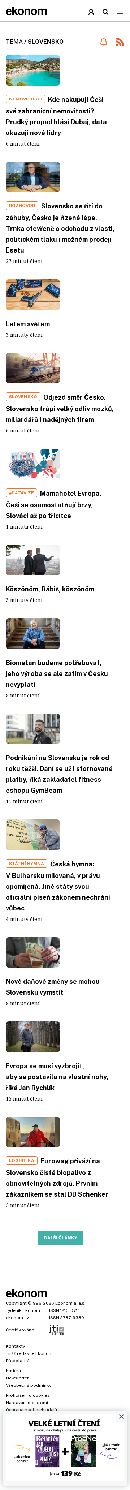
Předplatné (17, 1360)
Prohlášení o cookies (28, 1395)
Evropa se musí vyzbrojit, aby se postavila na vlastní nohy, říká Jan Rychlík (57, 1076)
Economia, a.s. (70, 1303)
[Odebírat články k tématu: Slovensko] (103, 42)
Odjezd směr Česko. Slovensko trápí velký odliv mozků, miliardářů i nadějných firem (60, 408)
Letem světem (28, 324)
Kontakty (15, 1346)
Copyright (16, 1303)
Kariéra (13, 1370)
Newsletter (17, 1378)
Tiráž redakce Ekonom (29, 1353)
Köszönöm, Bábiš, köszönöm (50, 589)
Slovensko (46, 41)
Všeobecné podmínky (28, 1385)
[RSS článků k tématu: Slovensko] (120, 43)
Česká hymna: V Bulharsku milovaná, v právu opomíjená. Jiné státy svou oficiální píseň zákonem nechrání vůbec (58, 886)
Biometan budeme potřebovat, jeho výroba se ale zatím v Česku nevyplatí (57, 673)
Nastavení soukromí (27, 1402)
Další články (60, 1237)
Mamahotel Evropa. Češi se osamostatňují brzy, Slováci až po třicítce (53, 505)
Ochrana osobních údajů (31, 1409)
